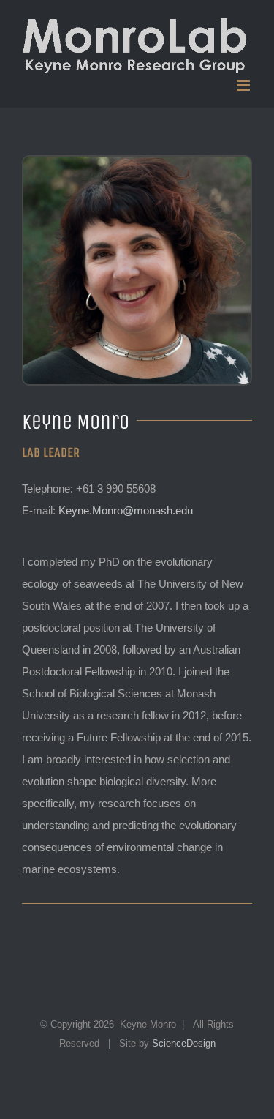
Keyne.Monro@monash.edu (125, 510)
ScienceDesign (184, 1043)
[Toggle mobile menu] (244, 85)
